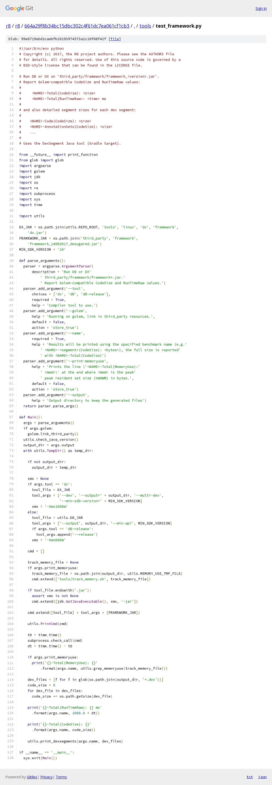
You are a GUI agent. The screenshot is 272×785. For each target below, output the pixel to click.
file (114, 39)
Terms (61, 776)
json (262, 776)
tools (145, 26)
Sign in (261, 8)
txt (249, 776)
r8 (8, 26)
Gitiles (32, 776)
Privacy (46, 776)
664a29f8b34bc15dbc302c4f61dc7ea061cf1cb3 (76, 26)
